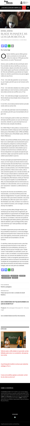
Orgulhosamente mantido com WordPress (10, 424)
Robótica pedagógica (6, 285)
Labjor (2, 396)
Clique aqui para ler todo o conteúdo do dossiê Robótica (13, 292)
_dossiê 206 (10, 31)
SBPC (20, 397)
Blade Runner (5, 275)
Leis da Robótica (6, 277)
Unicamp (9, 396)
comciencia (15, 40)
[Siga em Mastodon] (15, 417)
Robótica (15, 277)
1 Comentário (23, 40)
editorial (3, 31)
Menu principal (28, 8)
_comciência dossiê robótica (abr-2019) (11, 8)
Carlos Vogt (14, 275)
